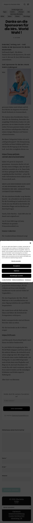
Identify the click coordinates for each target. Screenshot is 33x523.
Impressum (28, 280)
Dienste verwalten (16, 261)
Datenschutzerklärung (18, 280)
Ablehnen (16, 271)
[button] (30, 243)
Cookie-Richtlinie (6, 280)
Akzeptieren (16, 266)
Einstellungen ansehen (16, 275)
